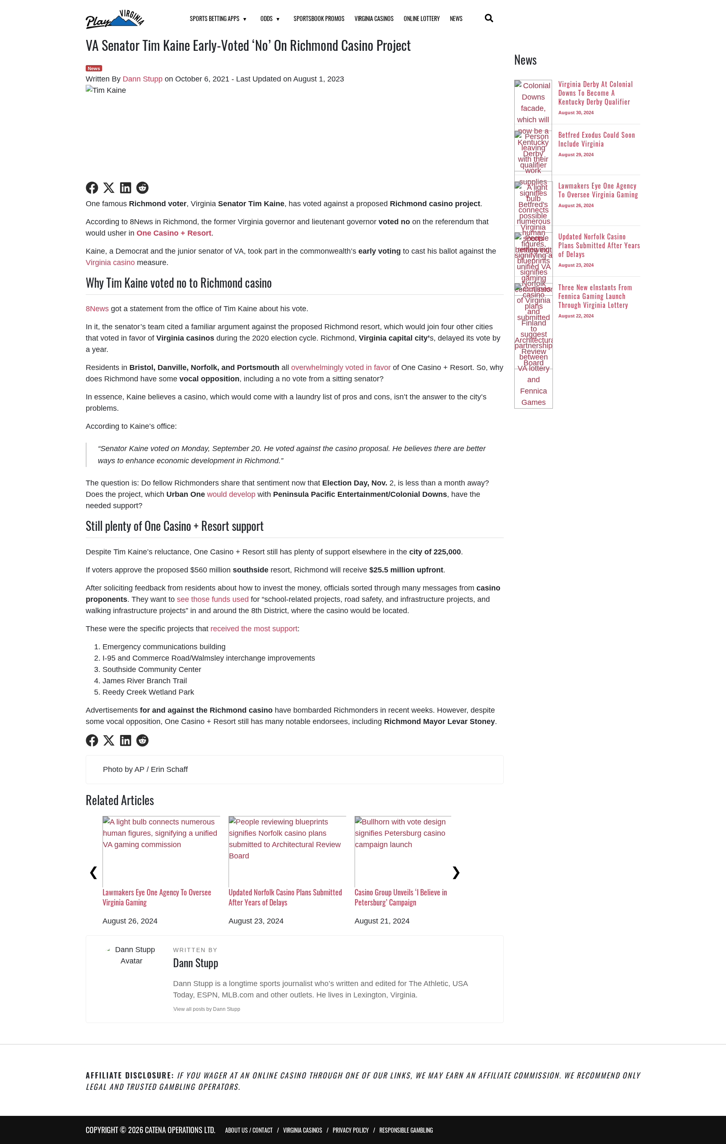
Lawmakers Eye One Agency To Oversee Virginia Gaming (157, 897)
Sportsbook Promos (319, 18)
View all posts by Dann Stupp (207, 1009)
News (456, 18)
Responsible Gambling (406, 1130)
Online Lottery (422, 18)
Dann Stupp (143, 79)
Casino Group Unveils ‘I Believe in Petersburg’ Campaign (401, 897)
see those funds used (213, 599)
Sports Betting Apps (214, 18)
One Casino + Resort (174, 233)
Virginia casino (110, 262)
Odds (266, 18)
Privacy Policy (351, 1130)
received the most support (253, 628)
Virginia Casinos (374, 18)
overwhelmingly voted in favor (341, 367)
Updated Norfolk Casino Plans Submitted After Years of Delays (285, 897)
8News (97, 308)
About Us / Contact (249, 1130)
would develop (231, 494)
